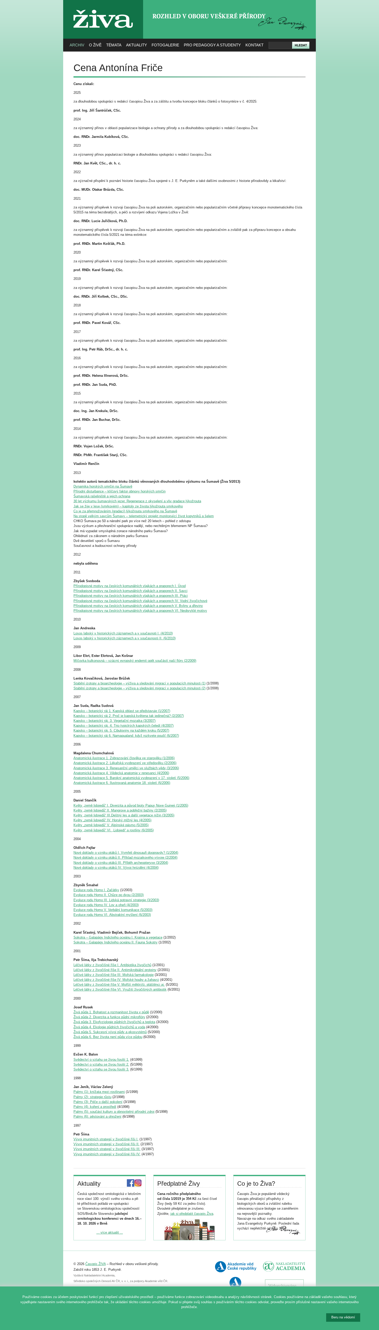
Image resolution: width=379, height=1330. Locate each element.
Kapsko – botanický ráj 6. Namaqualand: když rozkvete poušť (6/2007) (126, 736)
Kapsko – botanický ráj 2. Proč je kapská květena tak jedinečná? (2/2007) (128, 716)
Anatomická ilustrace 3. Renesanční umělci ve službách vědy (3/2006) (126, 768)
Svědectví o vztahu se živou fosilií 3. (101, 1069)
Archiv (77, 45)
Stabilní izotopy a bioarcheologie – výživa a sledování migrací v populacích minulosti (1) (139, 683)
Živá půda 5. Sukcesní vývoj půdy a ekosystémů (110, 1032)
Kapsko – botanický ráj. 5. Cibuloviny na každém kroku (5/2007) (121, 730)
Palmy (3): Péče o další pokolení (97, 1102)
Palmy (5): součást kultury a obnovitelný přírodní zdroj (113, 1112)
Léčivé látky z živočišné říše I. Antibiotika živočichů (112, 965)
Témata (113, 45)
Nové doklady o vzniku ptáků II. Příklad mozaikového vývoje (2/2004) (125, 857)
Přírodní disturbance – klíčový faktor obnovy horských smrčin (119, 491)
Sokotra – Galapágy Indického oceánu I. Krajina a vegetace (117, 937)
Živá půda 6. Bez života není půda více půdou (107, 1037)
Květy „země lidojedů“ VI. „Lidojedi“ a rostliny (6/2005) (113, 830)
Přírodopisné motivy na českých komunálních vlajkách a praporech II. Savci (130, 591)
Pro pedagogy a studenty (212, 45)
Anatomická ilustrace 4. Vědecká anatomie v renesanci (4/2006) (121, 773)
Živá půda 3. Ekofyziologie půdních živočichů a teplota (114, 1022)
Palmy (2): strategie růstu (92, 1097)
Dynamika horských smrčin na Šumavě (102, 486)
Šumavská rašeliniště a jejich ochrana (101, 496)
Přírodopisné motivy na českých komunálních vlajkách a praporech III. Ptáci (130, 596)
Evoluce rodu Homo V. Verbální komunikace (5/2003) (112, 910)
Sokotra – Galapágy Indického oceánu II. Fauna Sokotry (115, 942)
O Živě (95, 45)
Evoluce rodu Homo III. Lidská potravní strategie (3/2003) (116, 900)
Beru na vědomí (343, 1317)
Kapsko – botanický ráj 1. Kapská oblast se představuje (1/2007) (121, 711)
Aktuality (136, 45)
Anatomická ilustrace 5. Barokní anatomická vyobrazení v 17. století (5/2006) (131, 778)
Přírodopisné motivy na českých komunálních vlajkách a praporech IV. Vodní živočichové (140, 601)
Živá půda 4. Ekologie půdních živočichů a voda (109, 1027)
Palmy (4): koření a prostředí (94, 1107)
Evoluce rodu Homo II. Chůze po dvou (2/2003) (108, 895)
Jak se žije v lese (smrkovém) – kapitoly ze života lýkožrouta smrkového (128, 506)
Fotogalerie (165, 45)
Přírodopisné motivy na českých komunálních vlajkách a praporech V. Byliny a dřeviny (138, 606)
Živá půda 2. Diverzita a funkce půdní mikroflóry (109, 1017)
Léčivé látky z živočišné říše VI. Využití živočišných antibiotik (120, 989)
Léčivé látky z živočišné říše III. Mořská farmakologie (113, 975)
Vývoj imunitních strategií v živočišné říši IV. (107, 1154)
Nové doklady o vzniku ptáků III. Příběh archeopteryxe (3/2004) (120, 863)
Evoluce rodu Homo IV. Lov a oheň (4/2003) (106, 905)
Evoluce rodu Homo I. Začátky (96, 890)
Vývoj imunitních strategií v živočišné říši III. (107, 1149)
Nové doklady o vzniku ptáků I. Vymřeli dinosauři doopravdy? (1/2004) (125, 853)
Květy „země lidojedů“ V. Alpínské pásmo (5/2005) (111, 825)
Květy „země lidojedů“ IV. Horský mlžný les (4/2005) (112, 820)
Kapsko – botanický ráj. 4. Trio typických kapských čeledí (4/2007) (123, 725)
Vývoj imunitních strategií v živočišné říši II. (106, 1144)
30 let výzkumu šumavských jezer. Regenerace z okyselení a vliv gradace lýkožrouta (137, 501)
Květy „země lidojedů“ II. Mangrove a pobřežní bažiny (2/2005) (120, 810)
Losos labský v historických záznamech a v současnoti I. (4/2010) (123, 633)
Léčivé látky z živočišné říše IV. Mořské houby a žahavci (116, 980)
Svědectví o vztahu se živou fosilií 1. (101, 1059)
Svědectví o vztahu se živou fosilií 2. (101, 1064)
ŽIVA (103, 8)
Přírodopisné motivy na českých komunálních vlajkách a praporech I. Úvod (129, 586)
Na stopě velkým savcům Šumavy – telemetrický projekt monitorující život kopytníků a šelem (143, 516)
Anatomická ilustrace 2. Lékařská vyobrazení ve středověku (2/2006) (124, 763)
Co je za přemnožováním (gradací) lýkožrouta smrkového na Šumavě (125, 511)
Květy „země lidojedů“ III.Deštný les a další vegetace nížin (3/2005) (123, 815)
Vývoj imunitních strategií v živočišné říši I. (105, 1139)
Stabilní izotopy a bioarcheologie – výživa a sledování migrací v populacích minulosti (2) (139, 688)
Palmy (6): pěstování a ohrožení (97, 1116)
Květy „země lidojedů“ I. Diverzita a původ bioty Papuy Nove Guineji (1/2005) (130, 805)
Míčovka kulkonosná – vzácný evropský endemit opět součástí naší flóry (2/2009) (134, 661)
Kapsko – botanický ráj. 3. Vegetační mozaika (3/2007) (114, 721)
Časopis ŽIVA (95, 1264)
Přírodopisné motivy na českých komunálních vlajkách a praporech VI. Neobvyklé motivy (140, 611)
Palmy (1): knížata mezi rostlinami (99, 1092)
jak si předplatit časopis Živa (191, 1214)
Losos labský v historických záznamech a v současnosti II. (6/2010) (124, 638)
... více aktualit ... (109, 1232)
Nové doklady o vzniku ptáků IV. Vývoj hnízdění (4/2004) (116, 867)
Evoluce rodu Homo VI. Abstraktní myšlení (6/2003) (112, 915)
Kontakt (254, 45)
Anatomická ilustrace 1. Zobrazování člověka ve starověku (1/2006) (124, 758)
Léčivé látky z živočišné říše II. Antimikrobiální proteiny (114, 970)
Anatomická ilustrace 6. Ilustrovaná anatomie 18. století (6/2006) (121, 783)
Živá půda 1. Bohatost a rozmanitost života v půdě (111, 1012)
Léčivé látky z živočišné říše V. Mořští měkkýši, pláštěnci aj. (119, 984)
